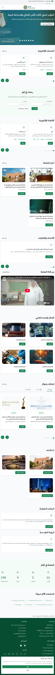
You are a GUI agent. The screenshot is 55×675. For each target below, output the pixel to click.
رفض (27, 670)
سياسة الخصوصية (28, 663)
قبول (27, 667)
